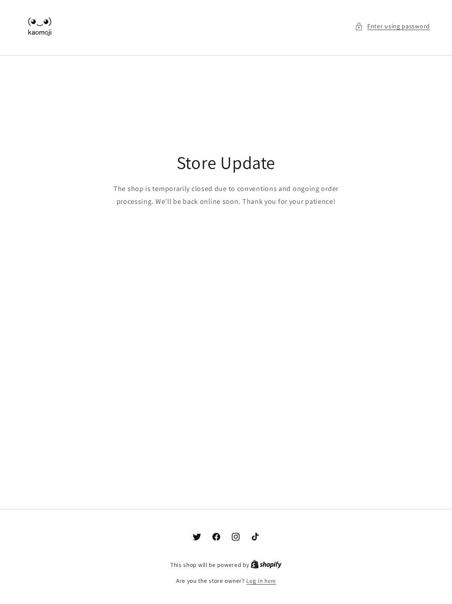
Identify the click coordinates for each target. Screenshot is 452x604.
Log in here (261, 581)
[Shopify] (266, 565)
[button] (392, 26)
